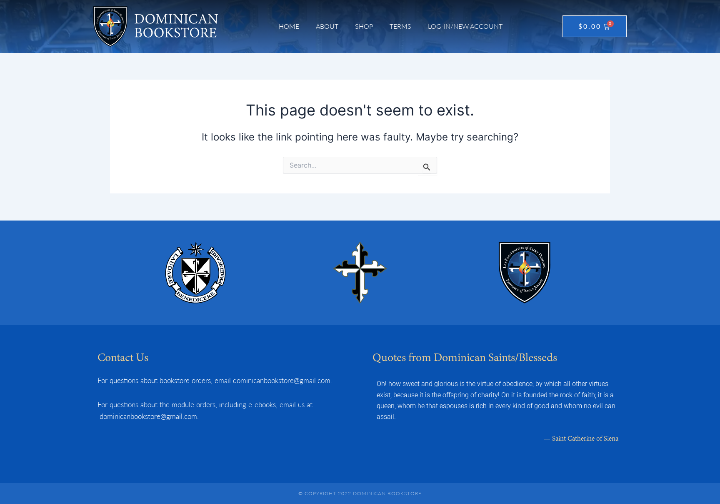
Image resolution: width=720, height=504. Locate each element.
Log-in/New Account (465, 26)
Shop (364, 26)
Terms (400, 26)
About (327, 26)
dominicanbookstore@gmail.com (281, 380)
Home (289, 26)
